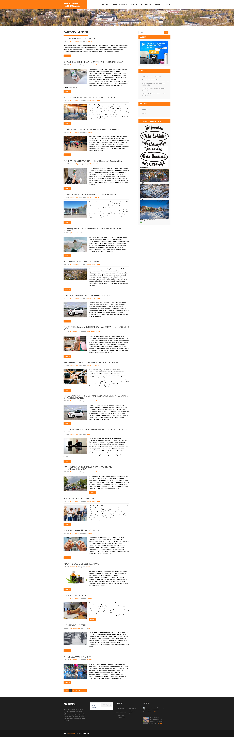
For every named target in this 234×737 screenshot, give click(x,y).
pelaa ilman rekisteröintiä (121, 716)
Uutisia (148, 4)
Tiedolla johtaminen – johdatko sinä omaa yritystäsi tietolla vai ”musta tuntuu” (95, 431)
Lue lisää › (67, 56)
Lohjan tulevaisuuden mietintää (77, 657)
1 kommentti (73, 567)
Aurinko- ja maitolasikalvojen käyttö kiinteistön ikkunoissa (90, 195)
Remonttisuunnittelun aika (75, 596)
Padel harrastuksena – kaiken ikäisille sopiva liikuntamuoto (90, 98)
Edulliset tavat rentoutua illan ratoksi (81, 38)
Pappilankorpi (72, 733)
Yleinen (89, 41)
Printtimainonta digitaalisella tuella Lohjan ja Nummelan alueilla (93, 161)
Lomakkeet (158, 4)
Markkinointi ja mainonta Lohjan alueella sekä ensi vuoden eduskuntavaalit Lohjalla (90, 468)
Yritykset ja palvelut (119, 4)
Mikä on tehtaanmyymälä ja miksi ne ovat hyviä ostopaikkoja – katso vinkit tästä (96, 328)
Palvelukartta (136, 4)
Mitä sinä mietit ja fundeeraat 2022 (79, 499)
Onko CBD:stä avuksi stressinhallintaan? (81, 564)
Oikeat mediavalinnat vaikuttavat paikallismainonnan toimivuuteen (93, 362)
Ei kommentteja (74, 41)
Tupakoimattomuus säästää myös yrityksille (83, 530)
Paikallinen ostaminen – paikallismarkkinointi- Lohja (87, 295)
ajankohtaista (91, 65)
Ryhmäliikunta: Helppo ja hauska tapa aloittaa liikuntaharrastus (92, 129)
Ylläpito (120, 711)
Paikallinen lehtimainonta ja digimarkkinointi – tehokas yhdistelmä (93, 62)
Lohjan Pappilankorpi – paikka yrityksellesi (82, 262)
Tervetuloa (103, 4)
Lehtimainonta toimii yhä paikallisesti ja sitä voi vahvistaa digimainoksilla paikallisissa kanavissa (96, 397)
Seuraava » (82, 691)
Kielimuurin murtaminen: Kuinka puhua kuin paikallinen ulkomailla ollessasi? (92, 229)
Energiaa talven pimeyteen (75, 625)
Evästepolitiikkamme (96, 708)
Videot (168, 4)
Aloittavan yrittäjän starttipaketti (150, 80)
